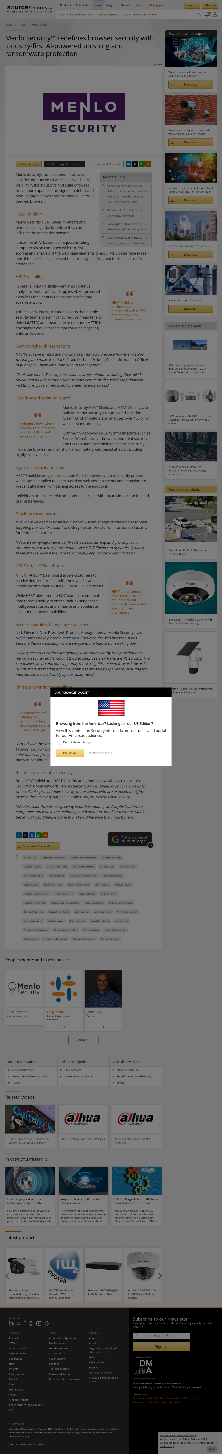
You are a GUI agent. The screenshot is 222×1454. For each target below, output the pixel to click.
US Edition (70, 753)
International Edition (101, 752)
